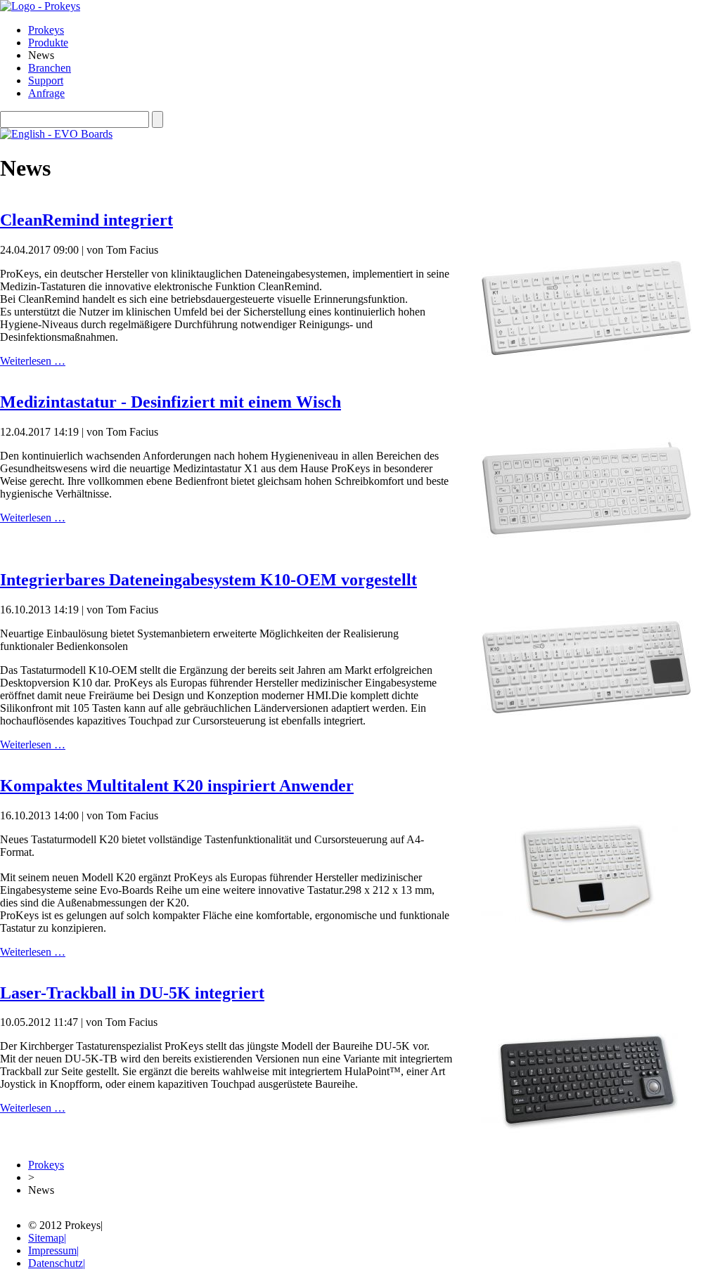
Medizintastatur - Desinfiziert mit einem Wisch (170, 402)
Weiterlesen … (32, 361)
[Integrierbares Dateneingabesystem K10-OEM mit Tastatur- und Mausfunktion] (586, 716)
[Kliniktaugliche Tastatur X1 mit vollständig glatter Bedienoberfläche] (586, 539)
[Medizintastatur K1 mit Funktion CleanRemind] (586, 357)
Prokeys (46, 1165)
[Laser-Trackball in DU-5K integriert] (586, 1129)
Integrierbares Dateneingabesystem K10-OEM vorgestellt (208, 580)
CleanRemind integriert (86, 220)
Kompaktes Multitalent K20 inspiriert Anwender (177, 785)
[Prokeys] (40, 6)
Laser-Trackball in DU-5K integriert (132, 993)
